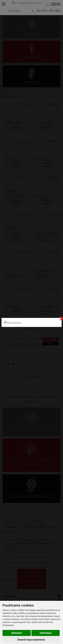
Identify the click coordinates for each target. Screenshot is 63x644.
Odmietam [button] (46, 632)
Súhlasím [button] (16, 632)
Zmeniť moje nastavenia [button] (31, 639)
